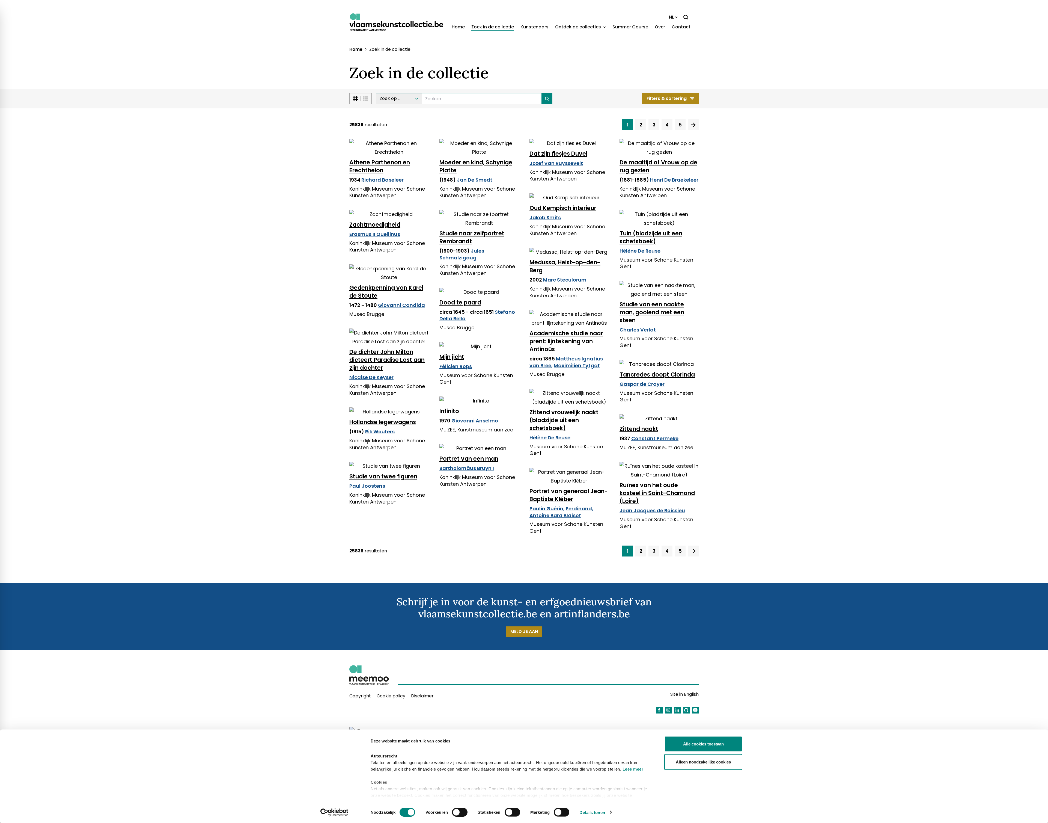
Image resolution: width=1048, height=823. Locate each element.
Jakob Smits (545, 217)
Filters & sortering (667, 98)
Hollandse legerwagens (382, 422)
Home (458, 27)
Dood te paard (460, 302)
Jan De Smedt (474, 179)
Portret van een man (468, 459)
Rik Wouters (380, 431)
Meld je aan (524, 631)
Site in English (684, 694)
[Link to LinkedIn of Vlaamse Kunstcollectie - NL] (677, 710)
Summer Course (630, 27)
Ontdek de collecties (578, 27)
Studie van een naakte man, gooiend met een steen (652, 312)
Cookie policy (391, 696)
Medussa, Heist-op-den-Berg (564, 266)
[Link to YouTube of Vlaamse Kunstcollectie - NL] (695, 710)
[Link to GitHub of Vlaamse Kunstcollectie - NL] (686, 710)
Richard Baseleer (382, 179)
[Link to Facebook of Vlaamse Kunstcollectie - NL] (659, 710)
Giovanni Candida (401, 305)
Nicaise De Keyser (371, 377)
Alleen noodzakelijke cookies (703, 761)
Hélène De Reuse (640, 250)
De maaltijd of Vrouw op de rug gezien (658, 166)
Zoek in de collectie (492, 27)
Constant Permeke (654, 438)
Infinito (449, 411)
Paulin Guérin (546, 508)
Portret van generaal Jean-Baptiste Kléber (568, 495)
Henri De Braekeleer (674, 179)
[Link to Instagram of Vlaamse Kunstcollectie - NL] (668, 710)
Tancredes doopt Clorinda (657, 374)
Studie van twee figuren (383, 476)
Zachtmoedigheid (374, 225)
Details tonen (592, 812)
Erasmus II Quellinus (374, 234)
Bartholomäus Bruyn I (466, 468)
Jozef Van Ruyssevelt (556, 163)
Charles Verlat (638, 329)
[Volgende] (693, 124)
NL (671, 17)
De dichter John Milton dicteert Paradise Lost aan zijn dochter (387, 360)
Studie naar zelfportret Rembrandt (471, 237)
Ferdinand (579, 508)
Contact (681, 27)
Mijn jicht (451, 357)
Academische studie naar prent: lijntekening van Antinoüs (566, 341)
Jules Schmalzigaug (461, 254)
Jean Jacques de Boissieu (652, 510)
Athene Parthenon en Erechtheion (379, 166)
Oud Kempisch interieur (562, 208)
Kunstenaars (534, 27)
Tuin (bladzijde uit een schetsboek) (651, 237)
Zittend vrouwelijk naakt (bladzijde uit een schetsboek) (564, 420)
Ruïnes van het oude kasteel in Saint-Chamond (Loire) (657, 493)
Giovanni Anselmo (474, 420)
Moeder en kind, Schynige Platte (475, 166)
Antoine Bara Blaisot (555, 515)
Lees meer (633, 769)
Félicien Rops (455, 366)
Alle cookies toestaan (703, 744)
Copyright (360, 696)
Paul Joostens (367, 485)
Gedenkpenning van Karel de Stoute (386, 292)
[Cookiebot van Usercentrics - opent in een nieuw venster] (334, 812)
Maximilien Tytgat (577, 365)
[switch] (460, 812)
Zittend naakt (639, 429)
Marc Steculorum (564, 279)
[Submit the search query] (547, 98)
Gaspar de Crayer (642, 384)
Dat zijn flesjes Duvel (558, 154)
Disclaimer (422, 696)
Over (660, 27)
